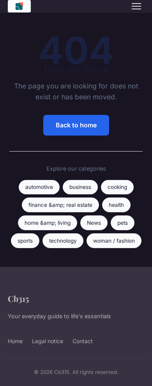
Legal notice (47, 341)
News (94, 223)
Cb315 (18, 298)
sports (25, 241)
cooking (117, 187)
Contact (82, 341)
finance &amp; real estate (60, 205)
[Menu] (136, 6)
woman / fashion (114, 241)
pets (122, 223)
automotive (39, 187)
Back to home (76, 125)
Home (15, 341)
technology (63, 241)
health (116, 205)
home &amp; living (48, 223)
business (80, 187)
